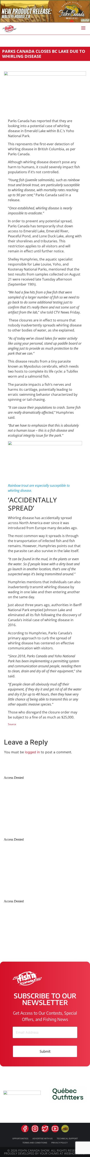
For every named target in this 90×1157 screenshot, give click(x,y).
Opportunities (20, 1138)
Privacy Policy (59, 1143)
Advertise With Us (42, 1138)
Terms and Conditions (34, 1143)
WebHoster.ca (75, 1153)
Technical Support (67, 1138)
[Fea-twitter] (45, 1128)
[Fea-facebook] (25, 1128)
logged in (32, 752)
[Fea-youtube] (55, 1128)
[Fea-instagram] (35, 1128)
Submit (45, 1051)
